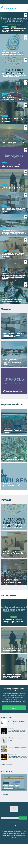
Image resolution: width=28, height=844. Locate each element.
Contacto (18, 2)
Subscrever (23, 818)
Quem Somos (3, 2)
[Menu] (25, 8)
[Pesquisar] (21, 8)
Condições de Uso (6, 831)
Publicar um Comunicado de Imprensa (14, 707)
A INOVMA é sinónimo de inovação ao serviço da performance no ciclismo (17, 730)
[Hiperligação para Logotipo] (9, 8)
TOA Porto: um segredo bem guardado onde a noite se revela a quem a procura (17, 756)
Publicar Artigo (11, 2)
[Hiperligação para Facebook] (12, 825)
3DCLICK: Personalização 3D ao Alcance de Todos (17, 739)
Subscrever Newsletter (16, 833)
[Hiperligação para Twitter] (16, 825)
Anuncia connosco (7, 833)
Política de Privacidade (15, 831)
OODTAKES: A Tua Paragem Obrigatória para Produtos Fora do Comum (17, 748)
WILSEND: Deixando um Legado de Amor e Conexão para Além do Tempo (17, 722)
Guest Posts (22, 831)
